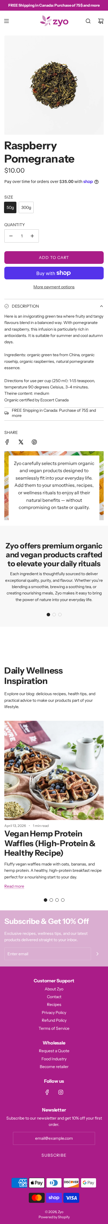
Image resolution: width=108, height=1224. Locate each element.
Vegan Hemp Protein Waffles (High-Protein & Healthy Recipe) (50, 843)
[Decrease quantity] (11, 236)
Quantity (14, 224)
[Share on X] (20, 443)
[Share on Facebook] (7, 443)
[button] (48, 614)
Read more (14, 886)
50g (10, 207)
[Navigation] (6, 21)
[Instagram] (60, 1092)
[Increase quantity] (32, 236)
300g (26, 207)
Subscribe (54, 1155)
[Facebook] (47, 1092)
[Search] (88, 21)
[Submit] (97, 953)
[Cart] (100, 21)
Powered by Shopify (54, 1217)
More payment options (54, 286)
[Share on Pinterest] (34, 443)
